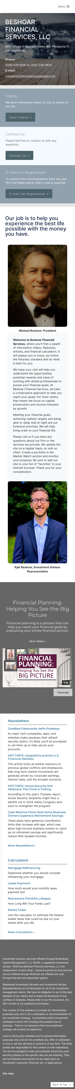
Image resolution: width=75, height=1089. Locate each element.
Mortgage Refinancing (24, 868)
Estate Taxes (17, 910)
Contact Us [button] (17, 155)
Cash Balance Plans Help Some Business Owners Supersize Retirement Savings (37, 814)
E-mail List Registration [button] (27, 194)
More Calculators (21, 932)
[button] (64, 6)
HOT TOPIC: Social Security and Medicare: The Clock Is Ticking (30, 787)
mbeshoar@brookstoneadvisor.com (30, 76)
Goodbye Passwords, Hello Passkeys (33, 728)
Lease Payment (19, 883)
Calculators (18, 860)
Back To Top (60, 1084)
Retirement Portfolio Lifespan (29, 898)
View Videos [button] (18, 117)
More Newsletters (22, 845)
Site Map (8, 1073)
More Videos (37, 641)
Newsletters (18, 721)
